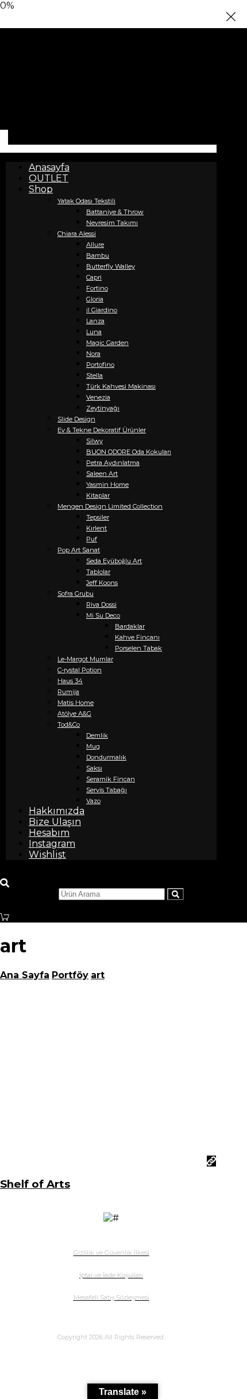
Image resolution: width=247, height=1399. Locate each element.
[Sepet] (4, 914)
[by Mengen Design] (26, 111)
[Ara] (175, 894)
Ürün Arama (28, 893)
